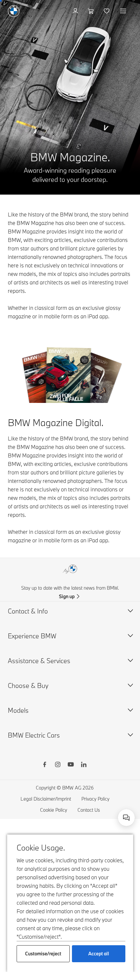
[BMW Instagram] (57, 765)
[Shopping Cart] (91, 11)
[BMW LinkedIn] (83, 765)
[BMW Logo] (14, 11)
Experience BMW (32, 636)
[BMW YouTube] (70, 765)
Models (18, 710)
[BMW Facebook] (44, 765)
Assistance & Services (39, 661)
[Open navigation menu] (123, 11)
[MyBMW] (76, 11)
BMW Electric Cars (34, 735)
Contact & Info (28, 611)
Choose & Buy (28, 685)
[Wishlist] (107, 11)
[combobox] (126, 817)
